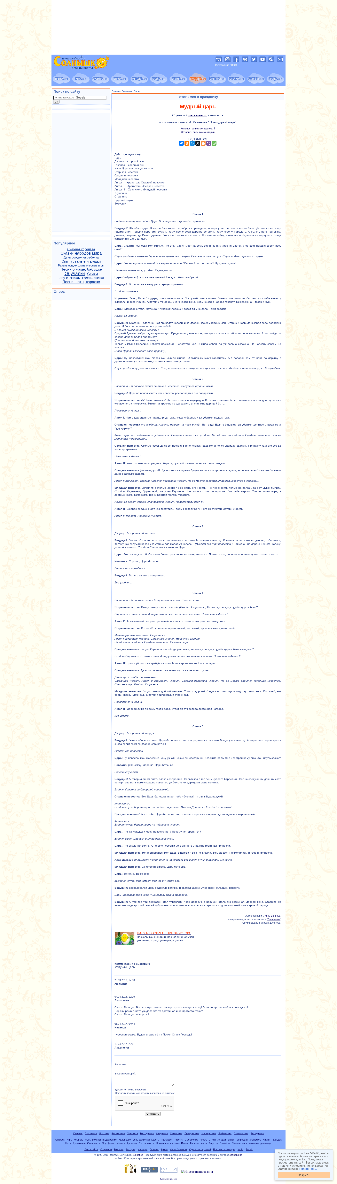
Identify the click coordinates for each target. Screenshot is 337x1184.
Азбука (203, 1139)
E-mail (249, 1149)
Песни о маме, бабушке (81, 269)
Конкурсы (60, 1139)
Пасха (137, 91)
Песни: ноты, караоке (81, 282)
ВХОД (234, 65)
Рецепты (213, 1143)
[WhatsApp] (214, 143)
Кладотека (162, 1133)
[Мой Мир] (192, 143)
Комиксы (78, 1139)
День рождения (141, 1139)
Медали (121, 1143)
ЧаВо (240, 1149)
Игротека (104, 1133)
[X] (197, 143)
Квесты (155, 1139)
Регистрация (222, 65)
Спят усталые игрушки (81, 261)
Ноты (68, 1143)
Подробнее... (308, 1168)
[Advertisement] (168, 27)
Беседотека (257, 1133)
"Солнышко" (273, 919)
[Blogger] (203, 143)
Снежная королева (81, 249)
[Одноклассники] (186, 143)
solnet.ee (138, 1155)
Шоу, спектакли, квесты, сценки (81, 278)
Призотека (91, 1133)
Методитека (147, 1133)
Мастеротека (208, 1133)
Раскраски (166, 1139)
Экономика (255, 1139)
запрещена (236, 1155)
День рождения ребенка (81, 257)
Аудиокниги (79, 1143)
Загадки (221, 1139)
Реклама (118, 1149)
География (242, 1139)
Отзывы (154, 1149)
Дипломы (132, 1143)
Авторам (130, 1149)
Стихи (92, 274)
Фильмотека (118, 1133)
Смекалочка (191, 1139)
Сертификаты (146, 1143)
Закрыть (303, 1174)
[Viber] (208, 143)
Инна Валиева (272, 915)
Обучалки (75, 273)
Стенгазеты (93, 1143)
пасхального (197, 115)
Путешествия (239, 1143)
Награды (142, 1149)
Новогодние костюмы (168, 1143)
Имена (185, 1143)
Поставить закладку (224, 1149)
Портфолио (108, 1143)
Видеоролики (109, 1139)
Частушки (277, 1139)
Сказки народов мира (81, 253)
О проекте (106, 1149)
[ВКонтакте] (181, 143)
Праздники (127, 91)
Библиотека (224, 1133)
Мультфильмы (93, 1139)
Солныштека (241, 1133)
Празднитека (191, 1133)
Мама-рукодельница (259, 1143)
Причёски (225, 1143)
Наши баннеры (178, 1149)
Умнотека (132, 1133)
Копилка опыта (198, 1143)
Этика (230, 1139)
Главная (116, 91)
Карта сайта (91, 1149)
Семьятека (176, 1133)
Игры (69, 1139)
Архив (164, 1149)
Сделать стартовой (200, 1149)
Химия (266, 1139)
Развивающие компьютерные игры (81, 265)
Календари (125, 1139)
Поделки (178, 1139)
